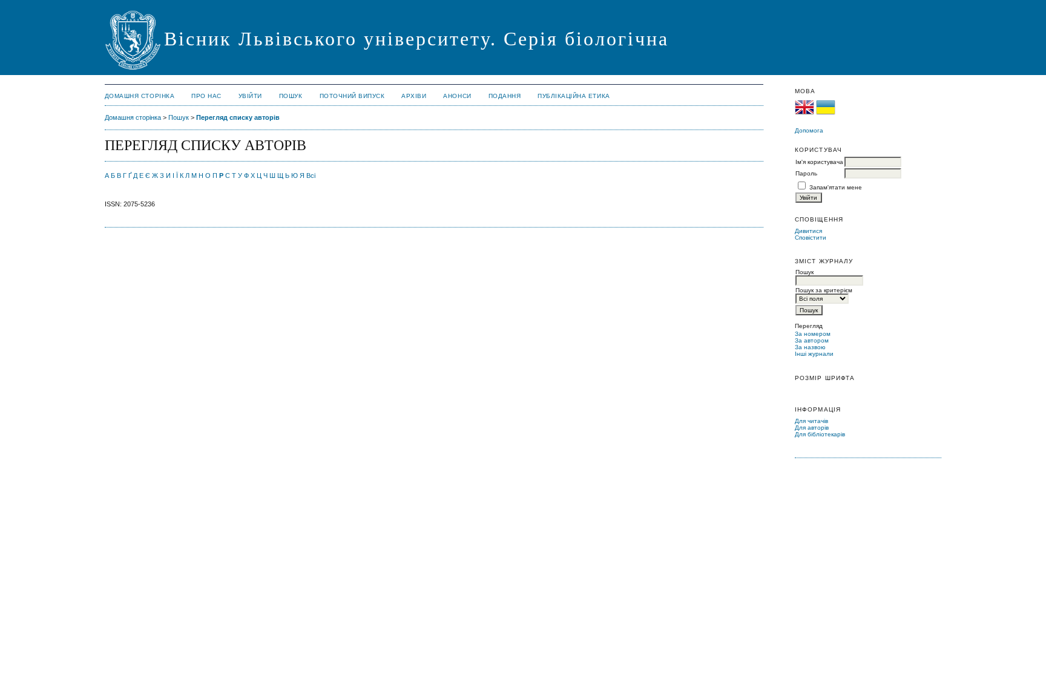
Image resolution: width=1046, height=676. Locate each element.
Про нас (206, 96)
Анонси (457, 96)
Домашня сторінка (139, 96)
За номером (813, 333)
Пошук (291, 96)
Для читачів (811, 421)
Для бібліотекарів (820, 434)
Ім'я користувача (819, 162)
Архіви (413, 96)
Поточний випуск (352, 96)
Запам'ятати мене (835, 187)
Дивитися (808, 231)
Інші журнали (814, 353)
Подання (504, 96)
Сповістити (810, 237)
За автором (812, 340)
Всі (310, 175)
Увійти (250, 96)
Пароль (806, 173)
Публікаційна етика (574, 96)
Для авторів (812, 427)
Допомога (809, 130)
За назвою (810, 347)
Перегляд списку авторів (238, 117)
